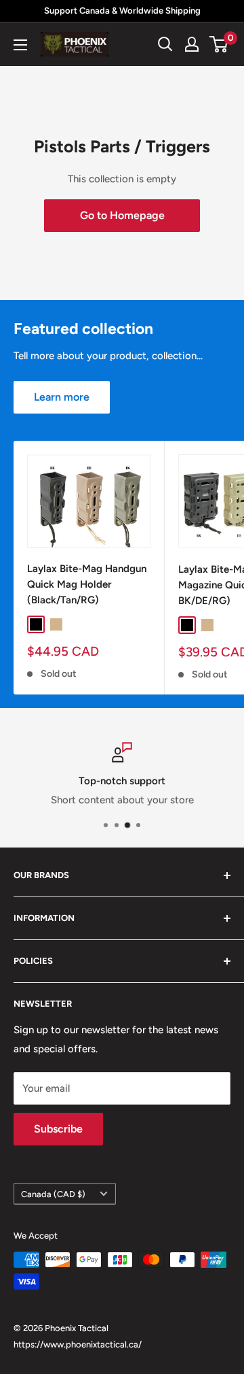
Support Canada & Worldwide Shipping (122, 10)
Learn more (61, 396)
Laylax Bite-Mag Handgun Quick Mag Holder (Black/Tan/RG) (86, 585)
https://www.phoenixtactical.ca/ (78, 1344)
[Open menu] (20, 44)
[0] (219, 44)
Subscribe (58, 1128)
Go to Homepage (122, 215)
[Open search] (165, 44)
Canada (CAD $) (53, 1194)
